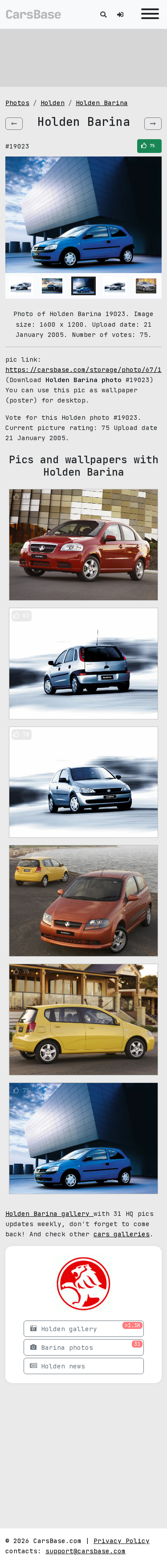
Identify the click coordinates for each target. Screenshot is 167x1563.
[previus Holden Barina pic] (14, 123)
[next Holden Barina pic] (153, 123)
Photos (17, 102)
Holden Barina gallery (49, 1213)
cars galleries (122, 1234)
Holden (53, 102)
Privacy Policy (122, 1540)
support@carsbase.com (85, 1551)
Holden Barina (102, 102)
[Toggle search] (103, 14)
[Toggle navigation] (148, 14)
